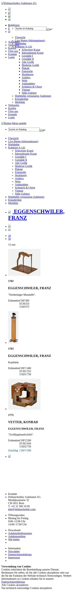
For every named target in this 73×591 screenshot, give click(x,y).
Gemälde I (20, 156)
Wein (24, 80)
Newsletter (14, 551)
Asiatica (26, 77)
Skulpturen (27, 74)
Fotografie (27, 71)
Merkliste (20, 102)
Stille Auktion (29, 92)
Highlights (13, 144)
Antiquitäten (28, 83)
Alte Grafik (28, 62)
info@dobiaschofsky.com (21, 509)
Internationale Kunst (26, 153)
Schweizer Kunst (24, 150)
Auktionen (14, 41)
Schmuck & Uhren (32, 86)
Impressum (14, 557)
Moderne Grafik (30, 65)
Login (11, 57)
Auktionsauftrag (16, 536)
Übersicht (13, 138)
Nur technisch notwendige (26, 588)
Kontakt (12, 54)
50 (9, 238)
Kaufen (12, 48)
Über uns (13, 51)
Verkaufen (13, 44)
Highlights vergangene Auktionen (33, 95)
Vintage (26, 89)
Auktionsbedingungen (20, 533)
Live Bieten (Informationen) (23, 141)
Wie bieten (14, 539)
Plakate (26, 68)
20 (9, 235)
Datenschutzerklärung (20, 554)
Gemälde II (28, 58)
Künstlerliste (21, 99)
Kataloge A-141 (16, 147)
